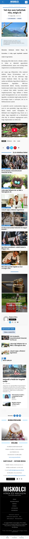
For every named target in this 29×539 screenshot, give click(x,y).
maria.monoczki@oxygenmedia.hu (16, 475)
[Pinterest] (15, 147)
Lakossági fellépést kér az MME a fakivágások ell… (12, 191)
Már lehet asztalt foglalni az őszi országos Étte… (12, 267)
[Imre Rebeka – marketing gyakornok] (14, 431)
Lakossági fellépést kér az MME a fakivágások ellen (18, 344)
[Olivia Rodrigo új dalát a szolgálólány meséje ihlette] (7, 396)
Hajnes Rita (13, 317)
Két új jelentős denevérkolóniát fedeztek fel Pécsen (18, 338)
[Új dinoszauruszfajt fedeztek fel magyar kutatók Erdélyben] (14, 219)
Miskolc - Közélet (6, 207)
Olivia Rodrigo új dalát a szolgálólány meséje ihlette (18, 396)
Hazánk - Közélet (6, 168)
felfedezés (9, 141)
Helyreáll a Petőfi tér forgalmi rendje (14, 380)
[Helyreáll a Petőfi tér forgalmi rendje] (14, 371)
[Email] (10, 322)
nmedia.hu (17, 457)
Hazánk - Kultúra (6, 225)
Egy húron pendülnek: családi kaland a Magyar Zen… (14, 248)
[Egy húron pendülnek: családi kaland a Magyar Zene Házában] (14, 238)
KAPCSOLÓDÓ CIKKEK (8, 329)
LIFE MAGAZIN (17, 6)
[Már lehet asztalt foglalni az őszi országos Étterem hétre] (14, 258)
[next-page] (5, 358)
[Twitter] (11, 147)
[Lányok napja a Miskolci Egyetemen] (14, 201)
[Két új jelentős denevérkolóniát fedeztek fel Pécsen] (14, 162)
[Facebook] (8, 147)
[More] (18, 147)
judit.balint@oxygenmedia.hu (16, 470)
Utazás (19, 18)
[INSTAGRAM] (21, 479)
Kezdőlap (11, 6)
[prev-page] (2, 358)
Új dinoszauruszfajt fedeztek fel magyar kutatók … (14, 228)
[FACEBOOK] (19, 479)
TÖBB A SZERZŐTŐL (9, 332)
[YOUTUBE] (17, 479)
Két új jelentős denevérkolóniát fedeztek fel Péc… (12, 171)
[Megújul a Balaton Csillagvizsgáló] (7, 404)
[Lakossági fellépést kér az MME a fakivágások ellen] (14, 181)
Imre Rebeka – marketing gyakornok (12, 438)
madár (18, 141)
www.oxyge (12, 457)
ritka (14, 141)
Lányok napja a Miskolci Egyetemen (13, 210)
